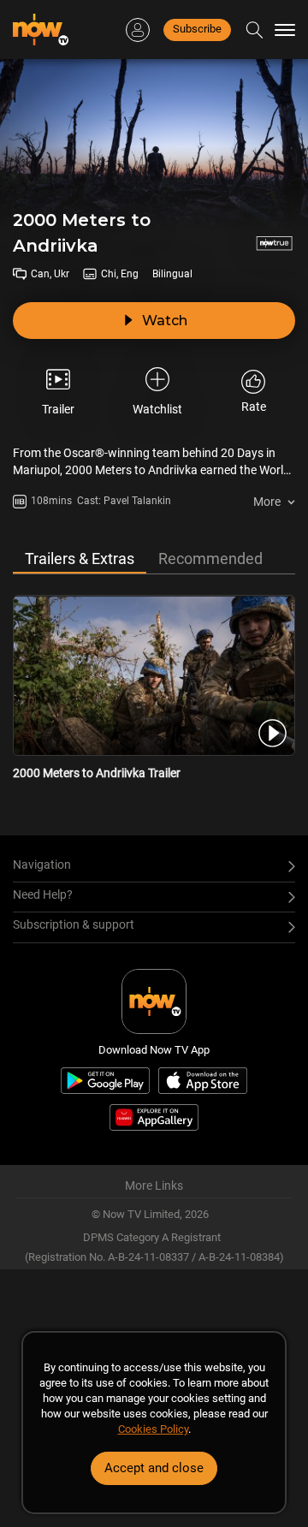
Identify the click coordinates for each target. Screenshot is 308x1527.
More (267, 501)
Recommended (210, 558)
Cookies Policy (153, 1429)
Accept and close (154, 1468)
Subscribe (197, 28)
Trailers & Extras (79, 558)
